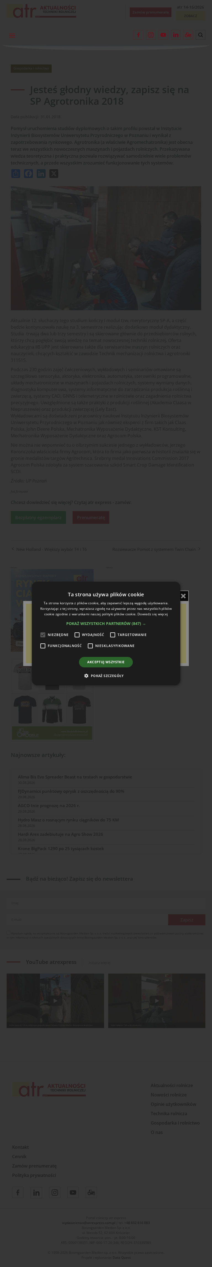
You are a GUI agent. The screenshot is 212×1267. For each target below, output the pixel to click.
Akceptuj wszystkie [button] (105, 662)
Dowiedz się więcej (152, 614)
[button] (106, 623)
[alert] (106, 633)
